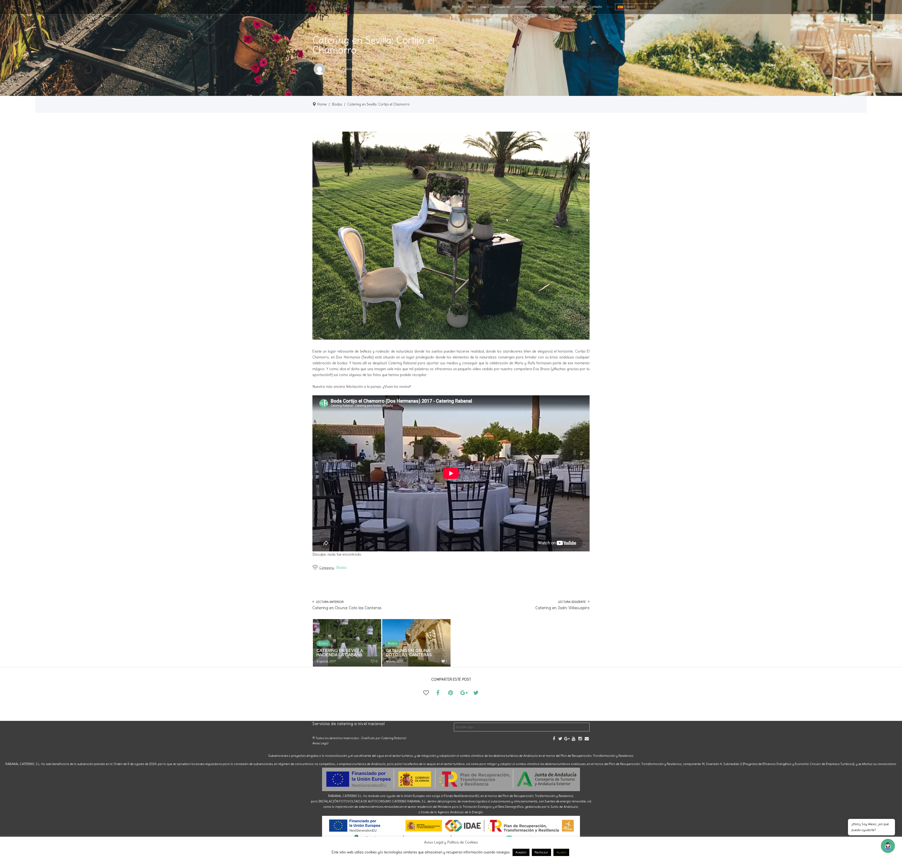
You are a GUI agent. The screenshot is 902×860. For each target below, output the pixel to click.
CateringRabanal (346, 69)
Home (322, 104)
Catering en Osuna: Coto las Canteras (409, 652)
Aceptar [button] (521, 852)
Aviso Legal (320, 743)
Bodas (337, 104)
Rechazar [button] (541, 852)
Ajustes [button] (561, 852)
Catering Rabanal (393, 738)
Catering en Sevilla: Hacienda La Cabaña (340, 652)
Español (629, 6)
